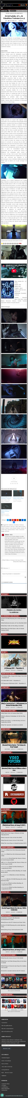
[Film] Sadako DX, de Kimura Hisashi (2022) (6, 511)
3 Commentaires (19, 772)
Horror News (5, 1063)
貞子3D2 (7, 531)
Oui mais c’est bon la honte (8, 711)
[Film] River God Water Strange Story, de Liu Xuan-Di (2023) (14, 962)
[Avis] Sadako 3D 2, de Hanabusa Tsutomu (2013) (14, 17)
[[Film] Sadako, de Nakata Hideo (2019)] (18, 493)
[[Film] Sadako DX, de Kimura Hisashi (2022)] (6, 506)
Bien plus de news (6, 915)
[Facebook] (23, 8)
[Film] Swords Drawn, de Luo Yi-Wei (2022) (12, 958)
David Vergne (7, 749)
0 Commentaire (20, 670)
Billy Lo (3, 862)
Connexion (4, 1022)
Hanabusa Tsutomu (19, 524)
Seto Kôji (4, 529)
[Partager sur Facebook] (10, 520)
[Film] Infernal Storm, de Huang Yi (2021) (14, 825)
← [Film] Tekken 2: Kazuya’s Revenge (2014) (12, 560)
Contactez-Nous (5, 1083)
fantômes (11, 524)
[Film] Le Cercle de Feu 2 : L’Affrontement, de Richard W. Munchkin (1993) (14, 704)
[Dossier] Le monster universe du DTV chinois (13, 970)
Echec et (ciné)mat (6, 1060)
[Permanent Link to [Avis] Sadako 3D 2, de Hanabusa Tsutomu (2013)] (14, 29)
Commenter (21, 20)
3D (7, 524)
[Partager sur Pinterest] (15, 520)
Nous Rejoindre (5, 1088)
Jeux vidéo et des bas (7, 1066)
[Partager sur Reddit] (18, 520)
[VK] (24, 8)
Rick (6, 20)
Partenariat (4, 1090)
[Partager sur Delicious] (14, 522)
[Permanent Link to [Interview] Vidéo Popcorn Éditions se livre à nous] (14, 760)
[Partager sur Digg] (22, 520)
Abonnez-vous (6, 1048)
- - (14, 612)
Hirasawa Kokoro (5, 526)
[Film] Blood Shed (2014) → (20, 561)
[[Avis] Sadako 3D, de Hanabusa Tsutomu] (6, 493)
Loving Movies (5, 1069)
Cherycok (7, 707)
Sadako (18, 528)
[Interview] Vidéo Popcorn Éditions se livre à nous (14, 769)
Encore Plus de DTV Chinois (8, 955)
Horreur (13, 526)
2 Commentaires (19, 707)
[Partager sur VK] (20, 520)
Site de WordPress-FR (7, 1031)
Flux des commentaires (7, 1028)
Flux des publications (7, 1025)
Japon (15, 13)
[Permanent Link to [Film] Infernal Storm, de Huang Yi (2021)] (14, 817)
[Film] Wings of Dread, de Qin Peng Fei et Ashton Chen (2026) (13, 966)
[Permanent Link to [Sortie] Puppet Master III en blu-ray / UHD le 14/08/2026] (14, 900)
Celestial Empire (6, 1057)
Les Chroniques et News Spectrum (10, 616)
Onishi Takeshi (5, 528)
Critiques (8, 13)
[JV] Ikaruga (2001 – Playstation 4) (14, 668)
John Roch (8, 670)
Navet (23, 526)
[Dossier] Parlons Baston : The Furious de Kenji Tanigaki (14, 746)
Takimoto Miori (11, 529)
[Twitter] (21, 8)
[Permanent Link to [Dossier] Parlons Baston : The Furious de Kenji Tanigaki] (14, 737)
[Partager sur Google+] (13, 520)
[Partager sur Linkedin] (25, 520)
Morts (20, 526)
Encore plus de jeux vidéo (8, 673)
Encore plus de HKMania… (8, 830)
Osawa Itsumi (12, 528)
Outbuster (4, 1075)
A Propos (4, 1085)
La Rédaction (5, 1087)
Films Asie (12, 13)
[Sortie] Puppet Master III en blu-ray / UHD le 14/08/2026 (14, 909)
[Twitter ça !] (8, 520)
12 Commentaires (20, 749)
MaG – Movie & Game (7, 1072)
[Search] (26, 8)
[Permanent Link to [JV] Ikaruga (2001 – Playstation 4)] (14, 660)
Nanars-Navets (20, 13)
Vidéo (17, 529)
